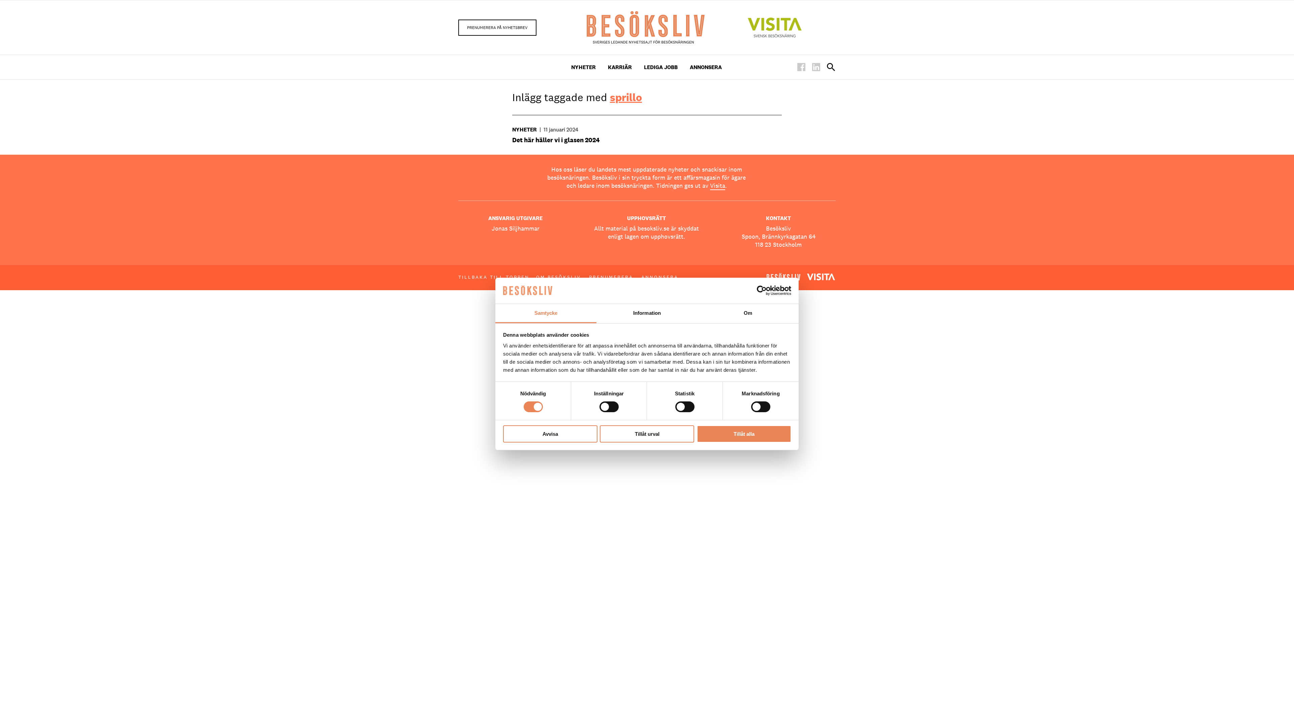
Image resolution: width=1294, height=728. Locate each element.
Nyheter (583, 67)
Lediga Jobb (661, 67)
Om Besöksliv (558, 277)
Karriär (620, 67)
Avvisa (550, 434)
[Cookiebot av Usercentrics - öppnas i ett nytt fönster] (761, 290)
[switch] (609, 406)
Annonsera (706, 67)
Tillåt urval (647, 434)
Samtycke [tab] (546, 313)
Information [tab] (647, 313)
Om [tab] (748, 313)
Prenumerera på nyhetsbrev (497, 27)
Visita (717, 185)
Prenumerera (611, 277)
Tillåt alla (744, 434)
